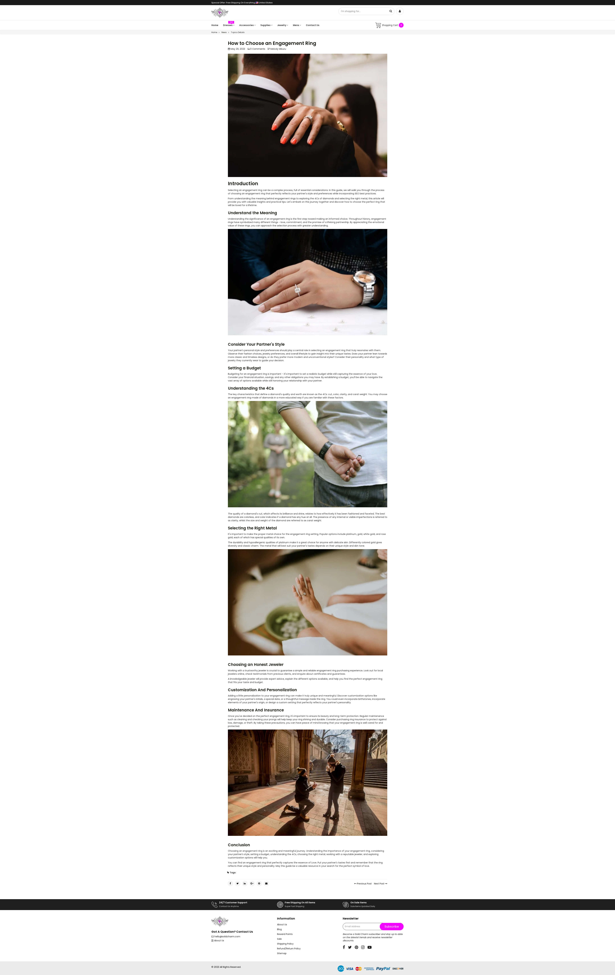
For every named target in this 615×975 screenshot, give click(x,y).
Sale (279, 939)
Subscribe (392, 926)
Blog (279, 929)
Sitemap (282, 953)
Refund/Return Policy (289, 948)
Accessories (246, 25)
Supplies (265, 25)
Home (214, 25)
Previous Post (364, 883)
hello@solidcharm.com (227, 936)
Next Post (379, 883)
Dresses (228, 25)
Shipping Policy (285, 943)
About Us (219, 940)
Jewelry (282, 25)
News (224, 32)
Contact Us (312, 25)
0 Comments (257, 49)
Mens (296, 25)
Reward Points (285, 934)
